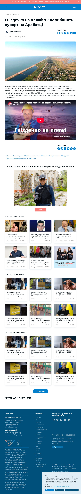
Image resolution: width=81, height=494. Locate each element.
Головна (8, 14)
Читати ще (40, 391)
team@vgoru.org (11, 427)
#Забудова (65, 156)
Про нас (38, 453)
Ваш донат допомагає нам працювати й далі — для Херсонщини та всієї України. (40, 1)
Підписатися (57, 447)
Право (39, 432)
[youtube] (61, 420)
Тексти (38, 420)
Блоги (38, 446)
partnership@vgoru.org (13, 433)
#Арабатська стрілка (31, 156)
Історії (39, 422)
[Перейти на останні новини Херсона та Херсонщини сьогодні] (40, 6)
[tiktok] (68, 420)
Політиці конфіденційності (62, 486)
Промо (39, 441)
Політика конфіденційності (41, 463)
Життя (39, 443)
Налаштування (70, 490)
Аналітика (40, 425)
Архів (38, 451)
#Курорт (44, 156)
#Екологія (32, 158)
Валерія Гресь (15, 31)
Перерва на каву (41, 437)
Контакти (39, 456)
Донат (39, 209)
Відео (38, 448)
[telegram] (65, 420)
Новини (16, 14)
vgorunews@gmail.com (13, 422)
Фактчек (40, 427)
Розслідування (42, 429)
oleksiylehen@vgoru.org (13, 435)
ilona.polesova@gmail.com (14, 420)
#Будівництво (54, 156)
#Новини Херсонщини (14, 156)
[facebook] (53, 420)
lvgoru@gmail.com (11, 425)
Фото (39, 434)
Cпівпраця (39, 466)
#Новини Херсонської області (17, 158)
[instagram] (57, 420)
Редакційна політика (39, 459)
